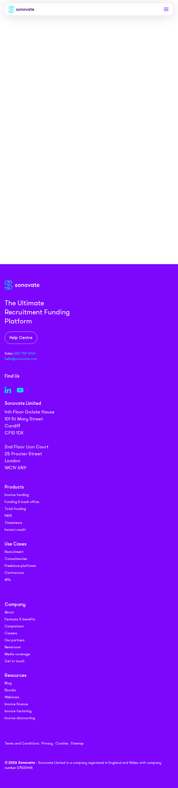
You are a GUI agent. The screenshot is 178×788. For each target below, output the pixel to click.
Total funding (15, 508)
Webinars (12, 697)
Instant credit (15, 529)
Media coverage (17, 654)
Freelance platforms (20, 565)
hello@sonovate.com (21, 358)
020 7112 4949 (24, 353)
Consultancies (16, 558)
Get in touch (15, 661)
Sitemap (77, 743)
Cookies (61, 743)
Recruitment (14, 551)
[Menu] (166, 9)
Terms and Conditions (22, 743)
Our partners (15, 640)
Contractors (14, 572)
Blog (8, 683)
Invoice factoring (18, 711)
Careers (11, 633)
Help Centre (21, 338)
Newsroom (13, 647)
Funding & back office (22, 501)
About (9, 612)
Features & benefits (20, 619)
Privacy (47, 743)
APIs (8, 579)
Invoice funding (17, 494)
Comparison (14, 626)
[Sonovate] (21, 10)
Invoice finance (16, 704)
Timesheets (13, 522)
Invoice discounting (20, 718)
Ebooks (10, 690)
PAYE (8, 515)
